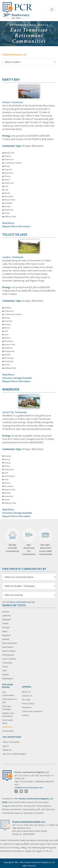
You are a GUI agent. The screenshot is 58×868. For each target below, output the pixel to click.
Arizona (5, 611)
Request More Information (16, 226)
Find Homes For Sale (9, 701)
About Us (26, 691)
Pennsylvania (8, 655)
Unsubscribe (8, 731)
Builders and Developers (8, 715)
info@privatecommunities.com (28, 787)
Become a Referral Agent (14, 754)
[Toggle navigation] (52, 9)
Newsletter (7, 727)
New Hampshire (9, 643)
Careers (25, 715)
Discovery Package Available (17, 377)
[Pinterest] (21, 791)
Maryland (6, 635)
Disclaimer (27, 707)
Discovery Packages (6, 708)
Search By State (14, 605)
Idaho (4, 631)
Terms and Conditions (32, 711)
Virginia (5, 674)
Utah (4, 670)
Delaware (6, 619)
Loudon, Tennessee (12, 257)
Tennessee (7, 662)
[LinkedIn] (26, 791)
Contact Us (27, 695)
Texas (5, 666)
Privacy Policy (28, 703)
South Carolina (9, 658)
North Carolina (9, 651)
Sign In (6, 746)
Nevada (5, 639)
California (6, 615)
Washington (7, 678)
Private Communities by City (22, 602)
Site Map (26, 699)
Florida (5, 623)
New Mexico (8, 647)
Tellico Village (14, 234)
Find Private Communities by (24, 568)
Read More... (8, 223)
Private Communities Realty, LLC (28, 821)
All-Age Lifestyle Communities (12, 547)
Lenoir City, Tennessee (14, 412)
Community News (7, 721)
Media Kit (7, 750)
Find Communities (8, 694)
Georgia (5, 627)
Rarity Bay (11, 80)
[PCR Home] (8, 775)
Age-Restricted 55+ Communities (29, 544)
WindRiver (10, 389)
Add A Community (11, 742)
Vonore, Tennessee (12, 102)
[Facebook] (16, 791)
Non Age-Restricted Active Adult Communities (45, 549)
